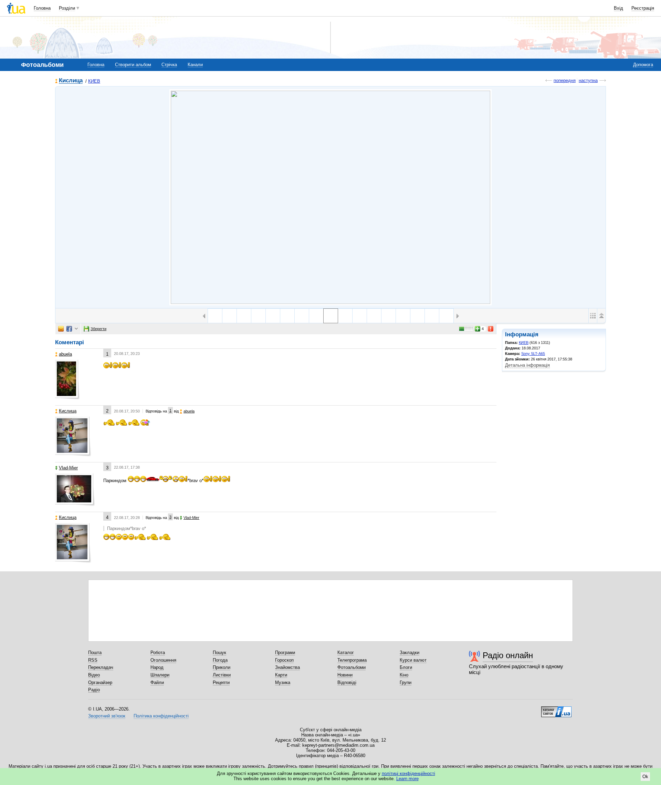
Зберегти (98, 329)
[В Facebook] (69, 329)
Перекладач (100, 667)
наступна (588, 80)
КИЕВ (94, 81)
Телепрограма (352, 660)
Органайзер (100, 682)
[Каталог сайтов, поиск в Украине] (556, 709)
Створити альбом (133, 64)
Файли (157, 682)
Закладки (409, 652)
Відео (94, 674)
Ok (645, 776)
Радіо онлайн (508, 655)
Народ (157, 667)
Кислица (71, 81)
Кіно (404, 674)
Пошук (219, 652)
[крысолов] (244, 315)
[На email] (61, 329)
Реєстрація (642, 8)
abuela (65, 354)
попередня (565, 80)
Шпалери (159, 674)
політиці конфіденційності (408, 773)
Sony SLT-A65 (533, 353)
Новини (345, 674)
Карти (281, 674)
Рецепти (221, 682)
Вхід (618, 8)
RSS (92, 660)
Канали (195, 64)
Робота (157, 652)
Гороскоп (284, 660)
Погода (220, 660)
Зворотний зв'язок (106, 715)
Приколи (221, 667)
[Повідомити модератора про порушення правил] (491, 329)
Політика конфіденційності (161, 715)
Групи (405, 682)
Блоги (406, 667)
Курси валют (413, 660)
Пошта (95, 652)
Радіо (94, 689)
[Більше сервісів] (76, 328)
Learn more (407, 778)
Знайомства (287, 667)
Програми (285, 652)
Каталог (345, 652)
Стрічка (169, 64)
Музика (282, 682)
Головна (42, 8)
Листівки (222, 674)
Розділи (67, 8)
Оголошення (163, 660)
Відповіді (346, 682)
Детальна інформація (527, 365)
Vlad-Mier (68, 467)
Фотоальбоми (351, 667)
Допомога (643, 64)
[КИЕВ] (330, 197)
